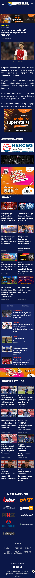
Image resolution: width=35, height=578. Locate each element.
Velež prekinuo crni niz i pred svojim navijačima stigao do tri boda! (21, 362)
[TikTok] (21, 567)
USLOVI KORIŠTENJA (8, 553)
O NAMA (6, 548)
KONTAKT (28, 548)
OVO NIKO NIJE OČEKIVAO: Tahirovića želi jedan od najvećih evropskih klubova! (25, 425)
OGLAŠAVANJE (17, 548)
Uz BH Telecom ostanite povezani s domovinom (25, 290)
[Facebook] (14, 567)
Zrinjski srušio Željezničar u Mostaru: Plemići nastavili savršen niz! (22, 315)
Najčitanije (25, 306)
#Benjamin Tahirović (8, 139)
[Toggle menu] (3, 4)
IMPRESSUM (27, 552)
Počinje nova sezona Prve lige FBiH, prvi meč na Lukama (8, 267)
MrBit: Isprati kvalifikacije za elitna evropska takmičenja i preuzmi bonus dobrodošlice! (8, 292)
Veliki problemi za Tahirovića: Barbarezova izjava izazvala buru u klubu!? (25, 476)
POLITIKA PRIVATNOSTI (18, 553)
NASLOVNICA (18, 544)
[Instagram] (17, 567)
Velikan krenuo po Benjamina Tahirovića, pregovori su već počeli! (24, 450)
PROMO (6, 197)
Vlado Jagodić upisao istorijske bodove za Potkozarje (20, 350)
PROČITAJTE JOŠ (12, 381)
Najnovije (9, 306)
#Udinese (19, 139)
